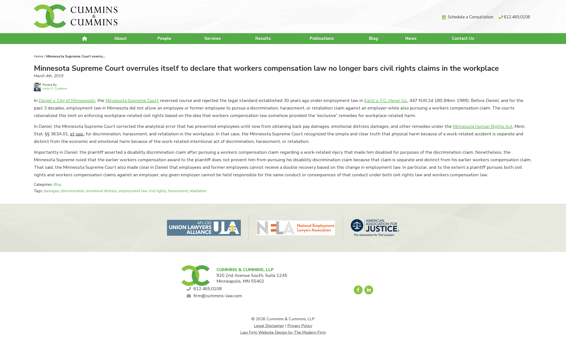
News (411, 38)
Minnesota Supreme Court (132, 101)
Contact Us (463, 38)
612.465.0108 (517, 17)
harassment (178, 191)
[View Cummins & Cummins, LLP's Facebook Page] (358, 291)
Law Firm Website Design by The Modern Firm (283, 332)
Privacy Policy (299, 325)
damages (51, 191)
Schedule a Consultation (470, 17)
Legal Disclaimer (269, 325)
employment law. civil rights (142, 191)
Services (212, 38)
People (164, 38)
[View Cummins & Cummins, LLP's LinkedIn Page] (369, 291)
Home (85, 38)
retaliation (198, 191)
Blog (373, 38)
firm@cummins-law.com (217, 296)
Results (263, 38)
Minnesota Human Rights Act (482, 126)
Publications (322, 38)
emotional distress (101, 191)
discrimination (72, 191)
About (120, 38)
